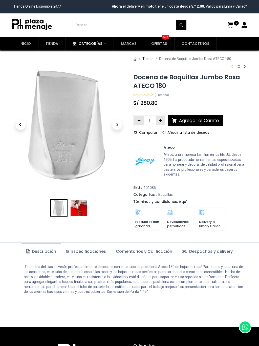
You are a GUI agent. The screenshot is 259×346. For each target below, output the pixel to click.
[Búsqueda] (181, 25)
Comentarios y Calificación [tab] (144, 251)
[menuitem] (25, 43)
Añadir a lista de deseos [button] (188, 132)
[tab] (207, 251)
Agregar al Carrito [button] (198, 121)
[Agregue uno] (160, 120)
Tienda (148, 59)
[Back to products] (238, 66)
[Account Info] (244, 26)
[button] (20, 125)
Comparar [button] (148, 132)
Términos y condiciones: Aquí (160, 201)
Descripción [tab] (43, 251)
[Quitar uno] (139, 120)
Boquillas (165, 195)
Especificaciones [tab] (88, 251)
